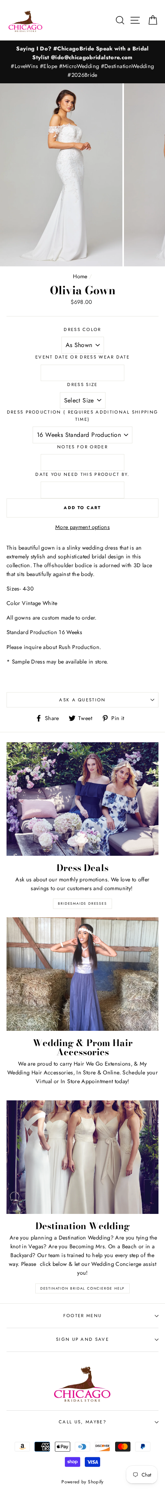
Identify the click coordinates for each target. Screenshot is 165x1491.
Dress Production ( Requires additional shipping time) (82, 415)
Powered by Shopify (82, 1481)
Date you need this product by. (82, 474)
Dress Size (82, 384)
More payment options (82, 527)
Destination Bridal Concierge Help (82, 1288)
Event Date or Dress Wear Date (82, 357)
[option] (82, 62)
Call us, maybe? (82, 1422)
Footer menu (82, 1316)
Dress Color (82, 329)
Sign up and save (82, 1339)
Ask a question (82, 700)
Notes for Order (82, 447)
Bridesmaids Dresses (82, 903)
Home (80, 276)
